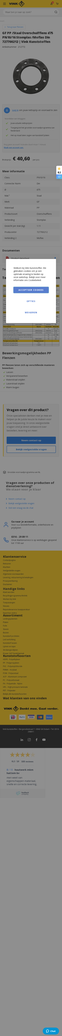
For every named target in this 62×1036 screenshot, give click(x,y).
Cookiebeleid (34, 280)
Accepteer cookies (31, 289)
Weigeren (31, 312)
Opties (31, 301)
